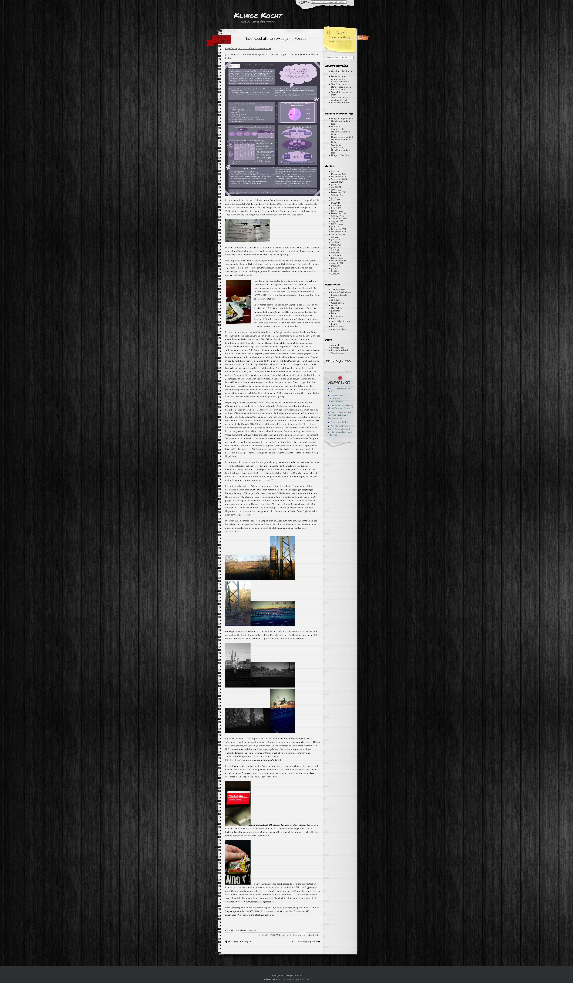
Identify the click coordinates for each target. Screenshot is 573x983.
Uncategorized (338, 326)
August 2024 (337, 181)
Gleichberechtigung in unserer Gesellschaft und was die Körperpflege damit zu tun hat (340, 430)
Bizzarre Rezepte (339, 295)
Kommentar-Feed (339, 350)
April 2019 (336, 255)
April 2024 (336, 187)
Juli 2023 (335, 197)
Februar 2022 (337, 223)
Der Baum (345, 155)
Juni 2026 (335, 171)
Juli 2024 (335, 184)
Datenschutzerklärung (339, 37)
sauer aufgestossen (340, 321)
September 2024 (339, 179)
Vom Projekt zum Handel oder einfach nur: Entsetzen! (341, 87)
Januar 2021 (336, 247)
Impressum (334, 41)
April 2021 (336, 242)
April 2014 (336, 273)
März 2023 (336, 208)
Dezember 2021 (338, 229)
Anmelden (336, 345)
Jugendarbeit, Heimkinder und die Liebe (342, 121)
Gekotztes (336, 300)
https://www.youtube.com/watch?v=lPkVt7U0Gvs (248, 48)
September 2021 (338, 234)
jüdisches (335, 310)
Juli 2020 (335, 250)
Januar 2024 (336, 189)
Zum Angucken (338, 329)
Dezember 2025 (338, 174)
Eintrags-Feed (337, 347)
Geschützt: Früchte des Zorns (342, 72)
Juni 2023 (335, 200)
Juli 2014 (335, 268)
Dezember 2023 (338, 192)
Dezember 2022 (338, 213)
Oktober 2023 (337, 195)
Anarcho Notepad (286, 979)
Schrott (334, 323)
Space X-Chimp (304, 979)
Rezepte (335, 318)
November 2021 (338, 231)
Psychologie (337, 316)
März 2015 (336, 265)
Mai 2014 (335, 271)
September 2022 (339, 218)
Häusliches (336, 308)
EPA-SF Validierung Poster (305, 941)
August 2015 (337, 263)
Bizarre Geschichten (311, 935)
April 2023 (336, 205)
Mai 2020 (335, 252)
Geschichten (337, 302)
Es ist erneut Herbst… (341, 102)
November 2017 (338, 260)
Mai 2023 (335, 203)
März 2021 (336, 244)
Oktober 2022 (337, 216)
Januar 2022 (336, 226)
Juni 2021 (335, 239)
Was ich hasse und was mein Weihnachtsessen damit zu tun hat (342, 96)
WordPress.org (338, 353)
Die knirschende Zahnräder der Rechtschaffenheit (340, 79)
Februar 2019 (337, 258)
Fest (333, 297)
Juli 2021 (335, 237)
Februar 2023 (337, 210)
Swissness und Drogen (239, 941)
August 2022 (337, 221)
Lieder (334, 313)
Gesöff (334, 305)
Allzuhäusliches (338, 289)
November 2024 (338, 176)
